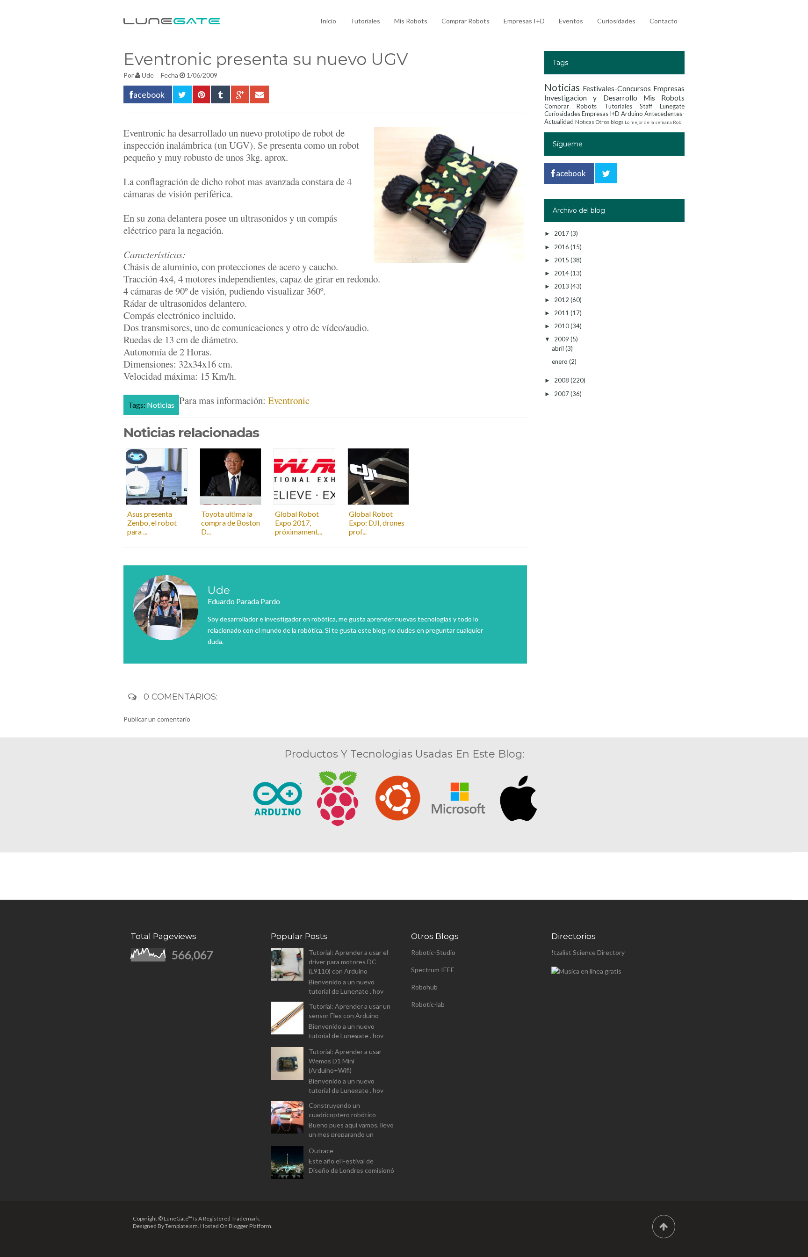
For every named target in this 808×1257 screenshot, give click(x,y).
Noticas (584, 121)
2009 (562, 339)
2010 (562, 326)
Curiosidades (616, 21)
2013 (562, 286)
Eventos (571, 21)
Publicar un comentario (156, 719)
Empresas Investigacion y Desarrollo (614, 93)
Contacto (663, 21)
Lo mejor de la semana (648, 122)
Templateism (181, 1225)
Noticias (160, 404)
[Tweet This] (182, 94)
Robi (678, 122)
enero (560, 361)
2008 (562, 380)
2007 (562, 393)
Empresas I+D (524, 21)
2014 (562, 273)
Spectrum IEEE (432, 970)
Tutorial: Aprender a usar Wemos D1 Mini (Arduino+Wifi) (345, 1061)
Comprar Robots (465, 21)
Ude (148, 75)
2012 (562, 299)
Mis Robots (410, 21)
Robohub (424, 987)
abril (558, 348)
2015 (562, 260)
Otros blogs (609, 121)
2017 (562, 233)
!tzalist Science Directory (588, 952)
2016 (562, 247)
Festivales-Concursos (617, 88)
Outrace (321, 1151)
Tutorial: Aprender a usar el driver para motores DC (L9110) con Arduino (348, 961)
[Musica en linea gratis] (586, 971)
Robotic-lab (428, 1004)
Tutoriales (365, 21)
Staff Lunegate (662, 106)
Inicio (328, 21)
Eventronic (289, 400)
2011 (562, 313)
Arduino (632, 113)
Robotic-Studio (433, 952)
